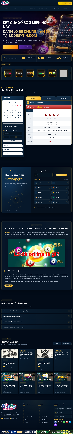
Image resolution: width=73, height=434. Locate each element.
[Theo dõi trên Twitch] (55, 424)
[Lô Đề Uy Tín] (9, 407)
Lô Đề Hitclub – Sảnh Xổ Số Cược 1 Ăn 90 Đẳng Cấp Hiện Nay (45, 387)
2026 (15, 103)
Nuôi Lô (23, 8)
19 (10, 115)
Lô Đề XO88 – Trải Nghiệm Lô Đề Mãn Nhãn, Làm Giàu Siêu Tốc (61, 387)
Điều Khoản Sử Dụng (28, 413)
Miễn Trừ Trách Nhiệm (28, 416)
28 (7, 108)
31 (15, 108)
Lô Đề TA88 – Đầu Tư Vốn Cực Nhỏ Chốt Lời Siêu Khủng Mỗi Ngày (10, 387)
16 (20, 112)
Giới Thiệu (26, 408)
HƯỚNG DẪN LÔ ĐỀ (67, 343)
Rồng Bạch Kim (43, 8)
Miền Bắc (6, 153)
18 (7, 115)
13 (12, 112)
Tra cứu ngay (61, 174)
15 (18, 112)
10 (4, 112)
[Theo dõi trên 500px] (70, 422)
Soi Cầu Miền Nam (43, 419)
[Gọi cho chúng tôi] (64, 422)
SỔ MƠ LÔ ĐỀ (57, 343)
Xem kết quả (13, 140)
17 (4, 115)
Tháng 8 (11, 103)
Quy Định (26, 419)
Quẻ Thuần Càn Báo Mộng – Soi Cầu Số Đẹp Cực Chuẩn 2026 (44, 363)
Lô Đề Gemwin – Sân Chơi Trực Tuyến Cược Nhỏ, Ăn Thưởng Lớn (26, 387)
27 (4, 108)
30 (12, 108)
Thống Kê (32, 8)
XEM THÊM (8, 285)
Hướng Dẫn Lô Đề (43, 408)
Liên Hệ (26, 422)
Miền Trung (6, 149)
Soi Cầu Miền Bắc (43, 416)
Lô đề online (7, 232)
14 (15, 112)
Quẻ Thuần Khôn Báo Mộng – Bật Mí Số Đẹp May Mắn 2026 (27, 354)
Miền (6, 130)
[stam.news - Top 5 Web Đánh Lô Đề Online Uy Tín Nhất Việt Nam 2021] (6, 3)
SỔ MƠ (53, 8)
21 (15, 115)
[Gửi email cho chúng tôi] (61, 422)
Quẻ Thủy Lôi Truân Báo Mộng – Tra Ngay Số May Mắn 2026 (9, 363)
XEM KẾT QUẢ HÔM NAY (10, 47)
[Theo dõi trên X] (58, 422)
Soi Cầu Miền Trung (43, 422)
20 (12, 115)
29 (10, 108)
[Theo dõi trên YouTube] (67, 422)
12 (10, 112)
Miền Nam (6, 145)
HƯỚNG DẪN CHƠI (62, 8)
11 (7, 112)
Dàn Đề (15, 8)
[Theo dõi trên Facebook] (55, 422)
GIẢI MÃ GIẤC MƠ (25, 47)
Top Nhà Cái (42, 413)
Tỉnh (16, 130)
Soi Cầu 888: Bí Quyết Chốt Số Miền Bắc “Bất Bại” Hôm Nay (61, 354)
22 (18, 115)
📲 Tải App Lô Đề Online (65, 3)
